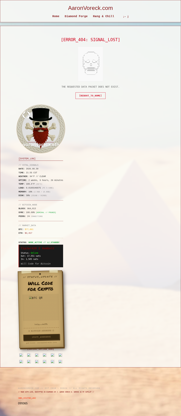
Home (55, 16)
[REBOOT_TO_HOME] (90, 95)
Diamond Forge (76, 16)
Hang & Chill (103, 16)
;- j (126, 16)
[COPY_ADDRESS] (40, 337)
